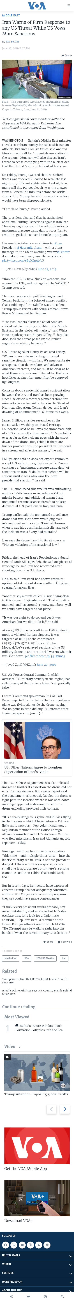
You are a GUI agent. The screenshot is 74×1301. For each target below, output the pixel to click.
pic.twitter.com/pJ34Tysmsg (45, 656)
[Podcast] (46, 1245)
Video (9, 1046)
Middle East (11, 15)
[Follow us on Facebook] (5, 1245)
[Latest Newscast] (11, 1296)
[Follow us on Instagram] (30, 1245)
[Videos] (28, 1296)
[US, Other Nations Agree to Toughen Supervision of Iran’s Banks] (37, 740)
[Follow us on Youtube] (22, 1245)
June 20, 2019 (46, 664)
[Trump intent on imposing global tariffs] (37, 1072)
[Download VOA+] (37, 1198)
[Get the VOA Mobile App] (37, 1145)
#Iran (58, 243)
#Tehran (63, 252)
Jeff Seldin (12, 41)
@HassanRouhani (29, 247)
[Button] (66, 55)
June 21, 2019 (47, 269)
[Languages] (45, 1296)
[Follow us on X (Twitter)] (13, 1245)
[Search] (62, 1296)
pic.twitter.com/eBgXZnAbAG (23, 260)
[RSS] (38, 1245)
